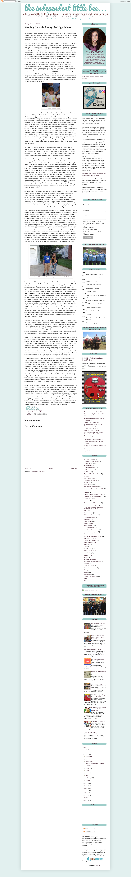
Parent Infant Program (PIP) (93, 232)
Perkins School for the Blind (92, 428)
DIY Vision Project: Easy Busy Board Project (98, 695)
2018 (86, 754)
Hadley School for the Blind (91, 422)
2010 (86, 800)
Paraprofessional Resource (92, 503)
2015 (86, 788)
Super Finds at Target (90, 568)
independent (87, 574)
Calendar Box (88, 534)
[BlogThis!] (40, 414)
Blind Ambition (88, 549)
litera (85, 578)
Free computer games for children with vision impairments (98, 709)
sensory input (88, 555)
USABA (86, 572)
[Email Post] (34, 414)
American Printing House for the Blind (94, 414)
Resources (58, 19)
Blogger (98, 865)
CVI (85, 546)
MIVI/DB (86, 476)
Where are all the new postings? (93, 649)
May (87, 773)
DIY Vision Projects (77, 19)
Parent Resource (89, 465)
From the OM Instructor (91, 530)
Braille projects (88, 525)
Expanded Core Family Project (93, 561)
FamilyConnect (88, 420)
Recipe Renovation (89, 517)
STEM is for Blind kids (90, 551)
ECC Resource (88, 469)
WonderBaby (87, 449)
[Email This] (38, 414)
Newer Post (28, 468)
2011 (85, 797)
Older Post (74, 468)
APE (85, 510)
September (89, 761)
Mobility (86, 482)
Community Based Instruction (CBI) (94, 488)
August (88, 768)
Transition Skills (88, 523)
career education (89, 538)
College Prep (88, 570)
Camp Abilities (88, 521)
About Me (49, 19)
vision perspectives (89, 478)
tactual (86, 557)
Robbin (86, 492)
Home (42, 19)
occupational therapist (90, 532)
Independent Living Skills (91, 486)
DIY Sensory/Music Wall (98, 623)
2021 (86, 747)
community (87, 544)
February (88, 777)
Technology (87, 519)
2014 (86, 790)
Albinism (86, 563)
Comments (88, 831)
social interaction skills (90, 542)
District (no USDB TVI (91, 229)
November (89, 756)
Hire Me (88, 19)
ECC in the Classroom (90, 515)
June (87, 770)
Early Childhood (88, 463)
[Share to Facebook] (44, 414)
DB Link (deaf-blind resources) (92, 416)
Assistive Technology (90, 559)
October (88, 759)
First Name (86, 210)
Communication (88, 513)
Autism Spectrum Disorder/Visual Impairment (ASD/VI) (93, 507)
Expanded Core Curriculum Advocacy (94, 418)
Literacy (86, 500)
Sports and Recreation (90, 480)
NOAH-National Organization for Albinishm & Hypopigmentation (93, 425)
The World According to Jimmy (93, 536)
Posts (86, 828)
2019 (86, 752)
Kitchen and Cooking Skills (91, 505)
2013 (86, 793)
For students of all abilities (91, 461)
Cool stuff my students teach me (93, 496)
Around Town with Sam (90, 576)
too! (85, 580)
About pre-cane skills (90, 732)
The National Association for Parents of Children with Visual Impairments (95, 438)
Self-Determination (89, 527)
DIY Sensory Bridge (96, 684)
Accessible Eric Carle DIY (98, 721)
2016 (86, 785)
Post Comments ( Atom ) (39, 471)
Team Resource (88, 484)
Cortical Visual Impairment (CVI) (93, 494)
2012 (86, 795)
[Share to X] (42, 414)
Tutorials (67, 19)
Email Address (87, 205)
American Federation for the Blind (93, 412)
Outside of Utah (89, 234)
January (88, 780)
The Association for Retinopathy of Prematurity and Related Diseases (93, 433)
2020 (86, 749)
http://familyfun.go (89, 451)
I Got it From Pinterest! (90, 540)
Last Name (86, 215)
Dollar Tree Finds (89, 565)
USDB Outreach (89, 227)
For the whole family (90, 467)
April (87, 775)
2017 (86, 783)
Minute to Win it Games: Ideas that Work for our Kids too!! (98, 637)
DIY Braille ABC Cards (97, 659)
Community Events (89, 498)
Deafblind (87, 471)
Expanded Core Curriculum (92, 474)
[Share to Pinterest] (46, 414)
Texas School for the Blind (91, 430)
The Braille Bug (88, 436)
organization (87, 553)
